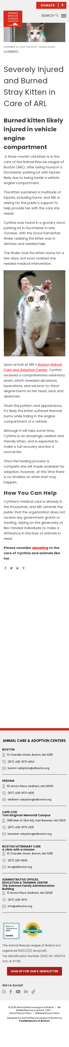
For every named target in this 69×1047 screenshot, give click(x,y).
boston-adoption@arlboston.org (28, 768)
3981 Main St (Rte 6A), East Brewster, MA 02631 (36, 820)
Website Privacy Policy (47, 1013)
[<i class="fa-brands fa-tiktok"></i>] (33, 992)
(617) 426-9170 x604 (21, 762)
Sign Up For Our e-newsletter (34, 971)
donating (40, 547)
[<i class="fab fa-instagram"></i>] (4, 992)
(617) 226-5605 (17, 860)
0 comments (11, 51)
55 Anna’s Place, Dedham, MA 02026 (30, 786)
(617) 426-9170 (17, 900)
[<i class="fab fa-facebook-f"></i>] (10, 992)
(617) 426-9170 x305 (21, 827)
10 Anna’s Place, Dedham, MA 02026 (30, 893)
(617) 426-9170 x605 (21, 793)
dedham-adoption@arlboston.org (29, 799)
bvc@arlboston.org (20, 867)
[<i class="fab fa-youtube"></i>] (18, 992)
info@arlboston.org (20, 906)
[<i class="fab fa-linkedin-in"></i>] (26, 992)
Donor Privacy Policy (20, 1013)
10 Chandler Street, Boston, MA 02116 (30, 755)
